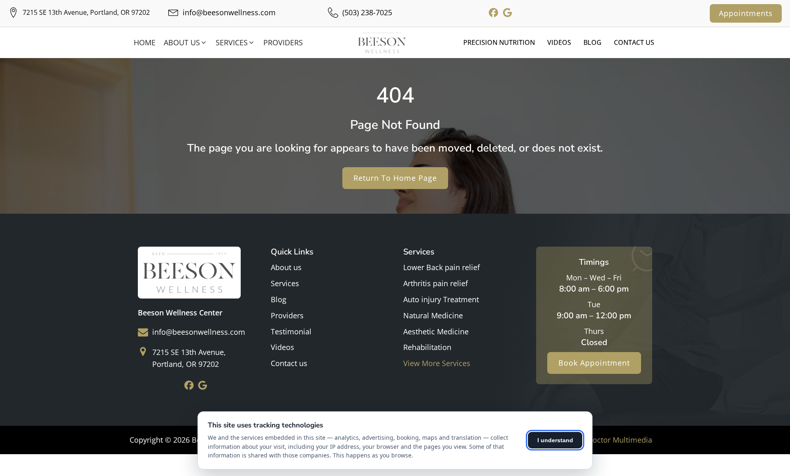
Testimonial (291, 331)
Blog (592, 42)
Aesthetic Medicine (436, 331)
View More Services (436, 363)
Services (285, 283)
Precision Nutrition (499, 42)
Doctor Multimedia (619, 440)
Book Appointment (594, 363)
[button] (187, 43)
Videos (559, 42)
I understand (555, 440)
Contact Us (634, 42)
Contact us (289, 363)
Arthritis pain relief (435, 283)
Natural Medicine (433, 315)
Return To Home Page (395, 178)
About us (286, 267)
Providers (287, 315)
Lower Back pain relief (441, 267)
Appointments (746, 13)
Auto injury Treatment (441, 299)
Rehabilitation (427, 347)
